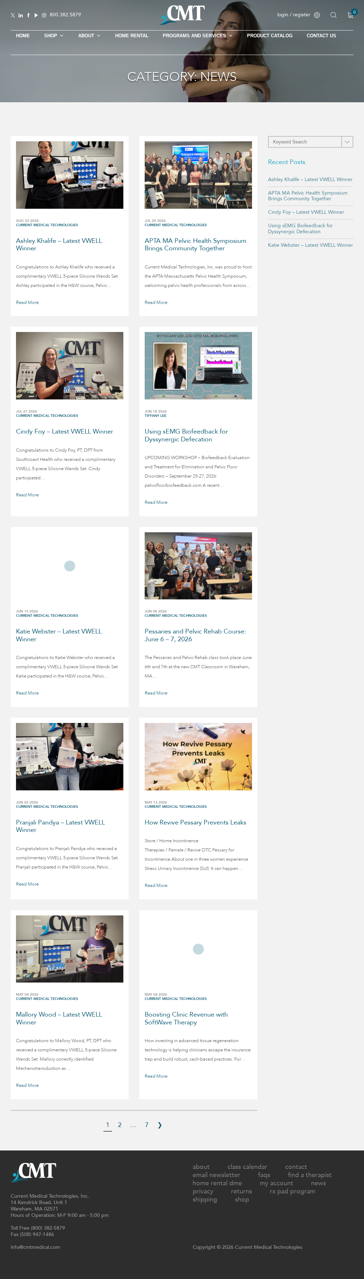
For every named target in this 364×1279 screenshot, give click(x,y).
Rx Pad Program (292, 1191)
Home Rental (132, 35)
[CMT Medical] (182, 23)
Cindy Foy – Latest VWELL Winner (64, 431)
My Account (276, 1183)
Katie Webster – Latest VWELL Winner (59, 635)
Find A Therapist (310, 1175)
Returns (241, 1191)
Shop (242, 1199)
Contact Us (321, 35)
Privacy (203, 1191)
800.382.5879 (65, 15)
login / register (293, 14)
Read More (27, 302)
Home (23, 35)
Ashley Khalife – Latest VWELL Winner (59, 244)
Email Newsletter (216, 1175)
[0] (350, 15)
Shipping (205, 1199)
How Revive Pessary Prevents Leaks (195, 822)
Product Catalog (270, 35)
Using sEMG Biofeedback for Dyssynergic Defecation (186, 435)
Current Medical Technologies (47, 225)
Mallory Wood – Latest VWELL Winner (59, 1018)
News (318, 1183)
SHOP (50, 35)
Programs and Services (194, 35)
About (86, 35)
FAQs (264, 1175)
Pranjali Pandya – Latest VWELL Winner (60, 826)
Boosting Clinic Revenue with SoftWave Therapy (186, 1018)
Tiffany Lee (155, 415)
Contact (296, 1167)
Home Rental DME (217, 1183)
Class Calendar (247, 1167)
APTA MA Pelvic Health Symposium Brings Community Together (195, 244)
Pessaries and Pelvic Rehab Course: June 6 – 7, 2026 (195, 635)
